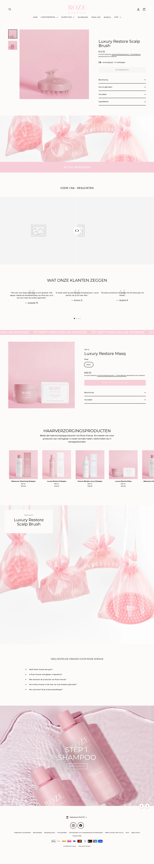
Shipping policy (49, 832)
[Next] (147, 806)
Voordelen (103, 94)
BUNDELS (107, 17)
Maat (86, 359)
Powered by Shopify (85, 846)
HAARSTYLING (66, 17)
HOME (35, 17)
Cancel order (77, 836)
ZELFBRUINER (83, 17)
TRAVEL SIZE (96, 17)
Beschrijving (103, 80)
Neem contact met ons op (114, 832)
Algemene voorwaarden (22, 832)
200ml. (88, 365)
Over (127, 832)
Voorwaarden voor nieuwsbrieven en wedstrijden (86, 832)
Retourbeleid (37, 832)
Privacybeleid (62, 832)
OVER (116, 17)
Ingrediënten (104, 102)
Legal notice (135, 832)
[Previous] (141, 806)
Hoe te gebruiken (105, 87)
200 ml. (87, 349)
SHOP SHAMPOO (77, 766)
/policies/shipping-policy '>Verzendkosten (126, 54)
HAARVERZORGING (48, 17)
